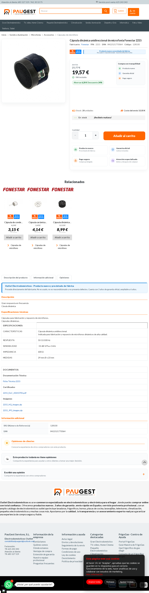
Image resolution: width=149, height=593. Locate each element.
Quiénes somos (40, 544)
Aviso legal (67, 539)
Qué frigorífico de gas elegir (129, 549)
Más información (94, 574)
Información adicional (43, 277)
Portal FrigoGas (127, 541)
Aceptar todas (94, 582)
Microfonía (36, 35)
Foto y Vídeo (137, 23)
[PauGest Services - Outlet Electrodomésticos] (20, 10)
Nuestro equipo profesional (40, 558)
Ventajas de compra (42, 551)
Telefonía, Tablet (8, 28)
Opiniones (64, 277)
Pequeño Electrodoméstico (57, 23)
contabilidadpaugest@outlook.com (20, 541)
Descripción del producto (16, 277)
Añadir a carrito (13, 237)
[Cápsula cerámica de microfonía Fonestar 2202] (38, 204)
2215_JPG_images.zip (13, 410)
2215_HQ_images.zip (12, 404)
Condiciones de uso (71, 551)
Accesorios (49, 35)
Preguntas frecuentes (43, 563)
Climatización (76, 23)
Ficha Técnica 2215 (11, 381)
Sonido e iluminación (19, 35)
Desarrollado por (13, 586)
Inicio (3, 35)
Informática (124, 23)
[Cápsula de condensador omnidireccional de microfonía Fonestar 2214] (13, 204)
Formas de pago (69, 548)
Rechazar (110, 582)
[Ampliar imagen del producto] (33, 71)
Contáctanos (39, 541)
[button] (75, 135)
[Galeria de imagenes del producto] (33, 71)
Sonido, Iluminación (93, 23)
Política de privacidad (72, 561)
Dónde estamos (40, 548)
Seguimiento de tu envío (73, 545)
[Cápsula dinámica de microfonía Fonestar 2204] (62, 204)
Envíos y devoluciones (72, 542)
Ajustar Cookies (126, 582)
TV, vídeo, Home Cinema (33, 23)
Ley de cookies (69, 555)
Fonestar (85, 44)
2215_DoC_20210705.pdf (14, 393)
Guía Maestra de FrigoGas (131, 544)
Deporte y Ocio (110, 23)
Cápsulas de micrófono (67, 35)
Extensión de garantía (43, 554)
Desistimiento (68, 558)
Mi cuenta (132, 12)
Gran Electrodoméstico (11, 23)
